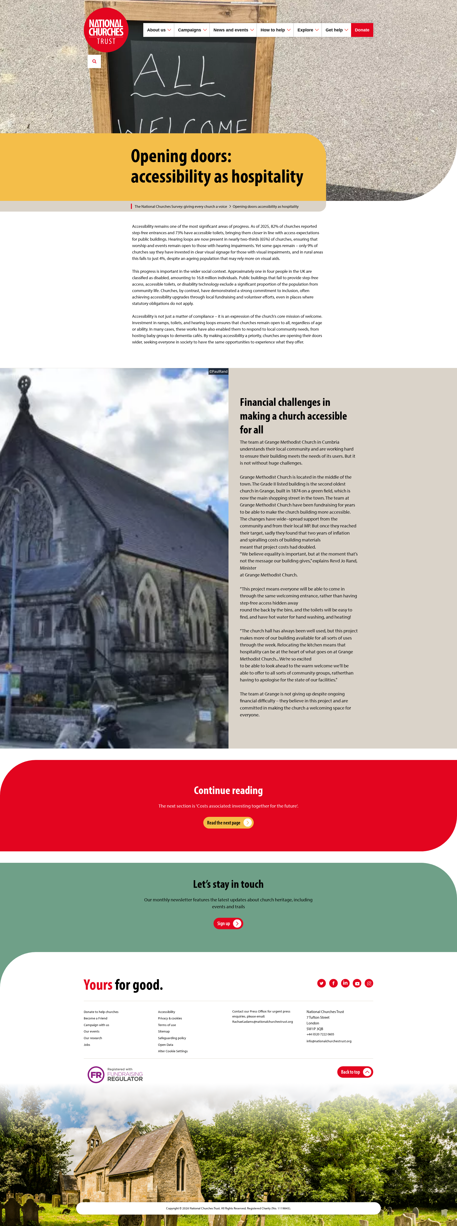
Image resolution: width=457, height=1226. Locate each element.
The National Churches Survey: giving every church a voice (181, 206)
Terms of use (167, 1024)
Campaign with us (96, 1024)
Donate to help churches (101, 1011)
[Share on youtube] (357, 983)
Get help (334, 30)
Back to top (350, 1071)
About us (156, 30)
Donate (362, 30)
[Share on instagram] (369, 983)
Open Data (165, 1044)
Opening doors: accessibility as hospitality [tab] (266, 206)
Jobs (87, 1044)
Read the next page (223, 822)
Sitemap (164, 1031)
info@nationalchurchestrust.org (329, 1041)
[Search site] (94, 61)
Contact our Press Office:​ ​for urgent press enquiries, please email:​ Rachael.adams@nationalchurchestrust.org (262, 1016)
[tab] (183, 206)
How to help (273, 30)
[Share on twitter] (321, 983)
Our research (93, 1038)
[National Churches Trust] (106, 30)
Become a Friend (95, 1018)
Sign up (223, 923)
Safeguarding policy (172, 1038)
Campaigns (189, 30)
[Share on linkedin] (345, 983)
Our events (91, 1031)
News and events (231, 30)
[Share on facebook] (333, 983)
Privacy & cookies (170, 1018)
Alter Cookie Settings (173, 1051)
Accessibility (166, 1011)
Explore (305, 30)
